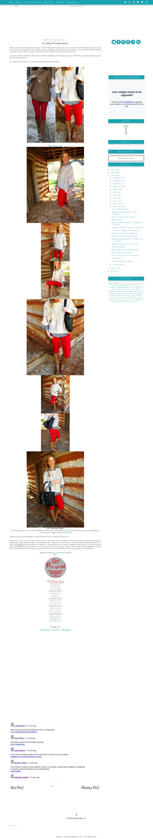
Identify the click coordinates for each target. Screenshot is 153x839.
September (117, 186)
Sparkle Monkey (118, 247)
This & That (117, 258)
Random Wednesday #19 (121, 252)
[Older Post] (90, 789)
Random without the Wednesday (125, 233)
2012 (113, 268)
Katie (54, 552)
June (115, 195)
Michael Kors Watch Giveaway (124, 250)
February (117, 206)
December (117, 178)
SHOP (26, 2)
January (116, 265)
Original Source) (55, 146)
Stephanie (62, 552)
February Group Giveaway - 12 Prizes (128, 227)
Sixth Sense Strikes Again (122, 261)
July (114, 192)
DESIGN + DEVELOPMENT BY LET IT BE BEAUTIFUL (76, 837)
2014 (113, 172)
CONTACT (60, 2)
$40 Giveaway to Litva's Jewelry (125, 244)
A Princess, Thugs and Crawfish (125, 230)
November (117, 181)
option (87, 530)
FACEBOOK (44, 630)
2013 (113, 175)
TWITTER (55, 630)
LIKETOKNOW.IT (72, 2)
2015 (113, 170)
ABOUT (18, 2)
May (114, 198)
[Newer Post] (17, 789)
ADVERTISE (48, 2)
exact (27, 530)
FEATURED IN (36, 2)
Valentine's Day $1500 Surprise (125, 236)
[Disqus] (55, 687)
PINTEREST (66, 630)
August (116, 189)
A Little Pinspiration (120, 209)
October (116, 184)
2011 (113, 271)
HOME (10, 2)
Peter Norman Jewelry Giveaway (125, 255)
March (115, 204)
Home (52, 786)
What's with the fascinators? (124, 217)
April (115, 201)
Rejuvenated (117, 220)
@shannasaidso (132, 77)
